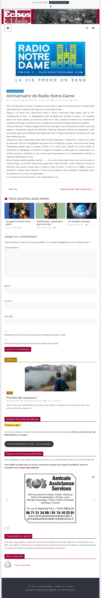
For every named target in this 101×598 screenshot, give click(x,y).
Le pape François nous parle (18, 223)
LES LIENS (32, 586)
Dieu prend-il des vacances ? (78, 189)
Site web (8, 316)
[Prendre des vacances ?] (50, 365)
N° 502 (75, 100)
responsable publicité (29, 467)
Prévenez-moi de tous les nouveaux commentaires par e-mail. (35, 334)
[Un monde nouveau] (82, 204)
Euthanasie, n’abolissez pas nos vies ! (49, 223)
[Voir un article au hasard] (93, 28)
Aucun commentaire (61, 100)
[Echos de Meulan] (51, 10)
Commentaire (12, 247)
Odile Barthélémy (31, 100)
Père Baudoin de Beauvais (33, 401)
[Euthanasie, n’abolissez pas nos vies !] (50, 204)
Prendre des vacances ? (22, 398)
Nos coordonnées (23, 565)
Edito (9, 393)
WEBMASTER (59, 586)
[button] (7, 500)
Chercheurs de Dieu (15, 91)
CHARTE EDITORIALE (45, 586)
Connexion (70, 586)
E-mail (8, 301)
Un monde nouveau (79, 221)
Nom (7, 285)
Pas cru (11, 189)
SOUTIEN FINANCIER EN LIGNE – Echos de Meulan (29, 444)
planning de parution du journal (50, 548)
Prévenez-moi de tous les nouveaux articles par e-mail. (31, 343)
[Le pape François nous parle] (19, 204)
